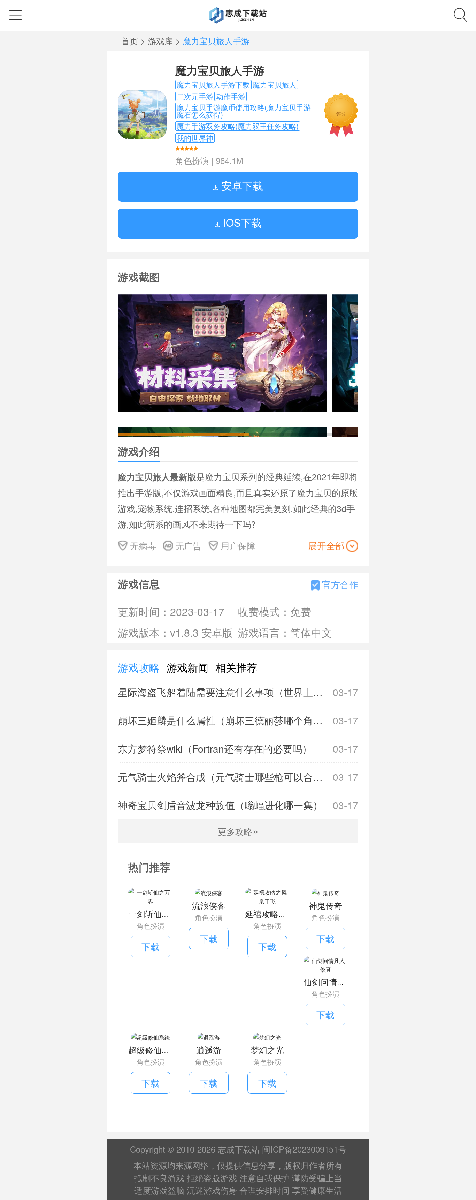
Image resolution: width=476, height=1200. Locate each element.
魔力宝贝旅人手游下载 (213, 84)
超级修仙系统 (153, 1049)
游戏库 (161, 41)
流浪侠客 (208, 905)
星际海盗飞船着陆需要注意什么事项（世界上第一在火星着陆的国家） (238, 692)
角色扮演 (192, 160)
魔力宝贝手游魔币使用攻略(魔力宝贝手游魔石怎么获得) (244, 111)
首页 (130, 41)
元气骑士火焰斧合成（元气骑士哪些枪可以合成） (238, 777)
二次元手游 (195, 96)
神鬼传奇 (325, 905)
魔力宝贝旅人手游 (219, 70)
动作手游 (230, 96)
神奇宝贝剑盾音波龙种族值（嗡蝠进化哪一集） (238, 805)
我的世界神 (195, 138)
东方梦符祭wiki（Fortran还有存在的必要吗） (238, 748)
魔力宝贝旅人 (275, 84)
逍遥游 (208, 1049)
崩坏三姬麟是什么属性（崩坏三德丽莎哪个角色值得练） (238, 720)
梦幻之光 (267, 1049)
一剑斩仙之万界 (157, 913)
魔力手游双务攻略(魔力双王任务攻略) (238, 126)
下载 (150, 946)
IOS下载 (241, 222)
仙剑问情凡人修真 (337, 981)
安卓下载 (240, 185)
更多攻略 (238, 831)
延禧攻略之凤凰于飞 (282, 913)
